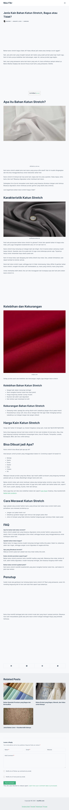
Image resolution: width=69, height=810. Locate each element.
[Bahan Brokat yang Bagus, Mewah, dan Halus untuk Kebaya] (51, 691)
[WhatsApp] (58, 666)
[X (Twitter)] (26, 666)
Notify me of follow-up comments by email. (18, 771)
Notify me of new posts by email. (15, 777)
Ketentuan (39, 806)
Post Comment (9, 783)
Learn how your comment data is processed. (43, 786)
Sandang (26, 21)
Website (49, 749)
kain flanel (44, 491)
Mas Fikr (7, 3)
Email (28, 749)
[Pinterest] (42, 666)
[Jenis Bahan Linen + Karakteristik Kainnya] (18, 716)
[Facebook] (11, 666)
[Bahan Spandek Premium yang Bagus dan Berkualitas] (18, 691)
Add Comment (9, 755)
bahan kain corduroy (9, 493)
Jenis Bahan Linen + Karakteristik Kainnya (17, 727)
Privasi (45, 806)
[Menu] (65, 3)
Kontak (33, 806)
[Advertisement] (34, 38)
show (37, 93)
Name (7, 749)
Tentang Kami (26, 806)
